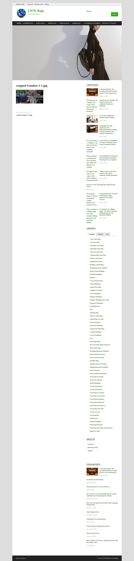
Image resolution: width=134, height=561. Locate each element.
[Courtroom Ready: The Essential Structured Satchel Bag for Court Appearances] (92, 89)
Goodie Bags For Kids (96, 319)
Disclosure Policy (39, 4)
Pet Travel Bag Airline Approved (100, 345)
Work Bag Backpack (96, 425)
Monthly (100, 234)
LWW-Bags (36, 11)
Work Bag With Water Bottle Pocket (101, 428)
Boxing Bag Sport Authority (98, 268)
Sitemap (47, 4)
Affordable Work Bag (96, 249)
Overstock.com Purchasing (95, 479)
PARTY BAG (40, 23)
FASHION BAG (28, 23)
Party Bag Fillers (95, 341)
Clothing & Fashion (92, 23)
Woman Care (94, 418)
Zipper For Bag (95, 431)
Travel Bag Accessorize (97, 393)
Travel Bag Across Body (97, 396)
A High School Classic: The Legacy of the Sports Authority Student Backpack (108, 173)
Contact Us (30, 4)
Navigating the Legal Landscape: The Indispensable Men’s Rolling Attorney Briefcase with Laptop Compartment (108, 129)
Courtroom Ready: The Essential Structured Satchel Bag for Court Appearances (108, 91)
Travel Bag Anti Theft (96, 409)
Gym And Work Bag (96, 325)
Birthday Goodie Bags (97, 265)
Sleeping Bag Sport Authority (99, 367)
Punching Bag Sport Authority (99, 351)
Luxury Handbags (95, 335)
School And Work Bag (97, 357)
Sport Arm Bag (94, 370)
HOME (19, 23)
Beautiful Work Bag (96, 261)
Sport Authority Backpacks (98, 373)
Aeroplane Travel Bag (97, 245)
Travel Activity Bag (96, 389)
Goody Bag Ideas (95, 322)
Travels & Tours (109, 23)
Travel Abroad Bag (96, 386)
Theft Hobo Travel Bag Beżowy (96, 519)
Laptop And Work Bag (97, 329)
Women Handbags (95, 421)
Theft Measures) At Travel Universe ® (98, 486)
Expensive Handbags (96, 303)
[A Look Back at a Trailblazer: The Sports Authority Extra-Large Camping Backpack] (92, 141)
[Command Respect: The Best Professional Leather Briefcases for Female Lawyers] (92, 194)
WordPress (107, 558)
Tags (107, 234)
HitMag (115, 558)
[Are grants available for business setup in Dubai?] (92, 116)
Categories (91, 234)
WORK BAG (76, 23)
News (91, 338)
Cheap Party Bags (95, 287)
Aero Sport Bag (95, 242)
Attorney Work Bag (96, 258)
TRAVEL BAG (64, 23)
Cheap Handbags (95, 284)
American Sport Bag (96, 252)
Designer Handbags (96, 297)
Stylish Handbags (95, 383)
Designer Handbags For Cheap (99, 300)
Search (89, 11)
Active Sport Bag (95, 239)
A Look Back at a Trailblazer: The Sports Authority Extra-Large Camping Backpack (108, 142)
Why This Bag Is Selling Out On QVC (98, 526)
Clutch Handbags (95, 293)
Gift (91, 309)
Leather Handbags (95, 332)
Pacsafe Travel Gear (93, 533)
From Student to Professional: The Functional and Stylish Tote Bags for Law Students (108, 158)
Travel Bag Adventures (97, 399)
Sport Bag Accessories (96, 377)
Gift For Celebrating (96, 316)
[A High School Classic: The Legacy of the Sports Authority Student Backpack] (92, 171)
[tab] (91, 234)
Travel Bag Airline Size (97, 402)
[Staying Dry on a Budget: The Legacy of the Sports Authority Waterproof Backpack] (92, 100)
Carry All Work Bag (96, 281)
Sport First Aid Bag (96, 380)
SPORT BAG (52, 23)
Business (92, 277)
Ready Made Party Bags (97, 354)
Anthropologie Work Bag (98, 255)
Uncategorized (94, 415)
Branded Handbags (96, 274)
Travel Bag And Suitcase (97, 405)
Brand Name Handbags (97, 271)
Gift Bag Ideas (94, 313)
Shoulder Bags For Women (98, 364)
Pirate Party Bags (95, 348)
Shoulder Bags (94, 361)
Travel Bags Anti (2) (93, 512)
